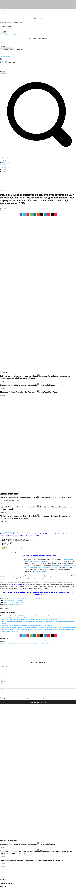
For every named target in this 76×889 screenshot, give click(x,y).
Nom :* (1, 683)
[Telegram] (45, 214)
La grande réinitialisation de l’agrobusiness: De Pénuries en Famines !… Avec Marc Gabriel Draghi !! (24, 640)
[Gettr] (55, 214)
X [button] (74, 886)
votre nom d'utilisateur (5, 26)
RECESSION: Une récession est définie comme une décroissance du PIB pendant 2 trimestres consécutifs (25, 643)
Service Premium (41, 571)
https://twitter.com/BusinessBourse (14, 600)
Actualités (2, 190)
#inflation (27, 539)
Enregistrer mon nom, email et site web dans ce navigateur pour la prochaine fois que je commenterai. (26, 698)
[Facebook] (0, 64)
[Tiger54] (4, 530)
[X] (0, 66)
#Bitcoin (8, 548)
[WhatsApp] (31, 214)
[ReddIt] (38, 214)
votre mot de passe (4, 31)
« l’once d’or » (67, 582)
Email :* (2, 689)
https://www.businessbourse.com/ (12, 532)
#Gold (13, 548)
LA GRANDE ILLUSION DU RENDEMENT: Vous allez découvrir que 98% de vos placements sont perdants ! (29, 619)
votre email (2, 46)
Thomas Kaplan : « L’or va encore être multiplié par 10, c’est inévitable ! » (29, 385)
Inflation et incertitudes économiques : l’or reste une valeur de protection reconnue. (33, 886)
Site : (1, 695)
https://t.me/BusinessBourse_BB (14, 602)
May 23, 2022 (23, 552)
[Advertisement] (11, 327)
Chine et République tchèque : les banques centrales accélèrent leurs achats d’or (32, 860)
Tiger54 (4, 207)
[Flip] (48, 214)
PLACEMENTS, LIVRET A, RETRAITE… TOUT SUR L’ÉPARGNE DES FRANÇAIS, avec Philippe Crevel (28, 625)
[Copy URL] (52, 214)
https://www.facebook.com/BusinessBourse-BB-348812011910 (25, 598)
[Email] (41, 214)
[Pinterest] (27, 214)
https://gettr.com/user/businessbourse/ (13, 604)
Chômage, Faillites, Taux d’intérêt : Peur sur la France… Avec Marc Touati (29, 392)
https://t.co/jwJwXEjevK (20, 548)
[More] (59, 214)
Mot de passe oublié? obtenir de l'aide (9, 34)
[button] (38, 149)
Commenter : (3, 678)
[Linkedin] (34, 214)
